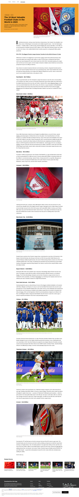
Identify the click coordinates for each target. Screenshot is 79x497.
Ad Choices (49, 483)
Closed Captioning (40, 485)
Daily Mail (58, 446)
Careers (31, 483)
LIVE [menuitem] (18, 1)
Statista (18, 135)
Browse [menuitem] (13, 1)
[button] (75, 465)
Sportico (18, 144)
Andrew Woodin (7, 29)
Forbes (42, 57)
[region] (39, 492)
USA (5, 2)
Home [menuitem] (10, 1)
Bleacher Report (54, 83)
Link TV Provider (41, 487)
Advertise (31, 485)
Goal (49, 142)
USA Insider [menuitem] (22, 1)
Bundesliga (38, 276)
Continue (65, 492)
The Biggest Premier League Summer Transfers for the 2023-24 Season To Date (41, 54)
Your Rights (35, 490)
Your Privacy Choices (50, 487)
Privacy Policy (49, 485)
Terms (23, 489)
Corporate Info (32, 486)
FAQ (39, 483)
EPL (22, 454)
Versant (10, 489)
